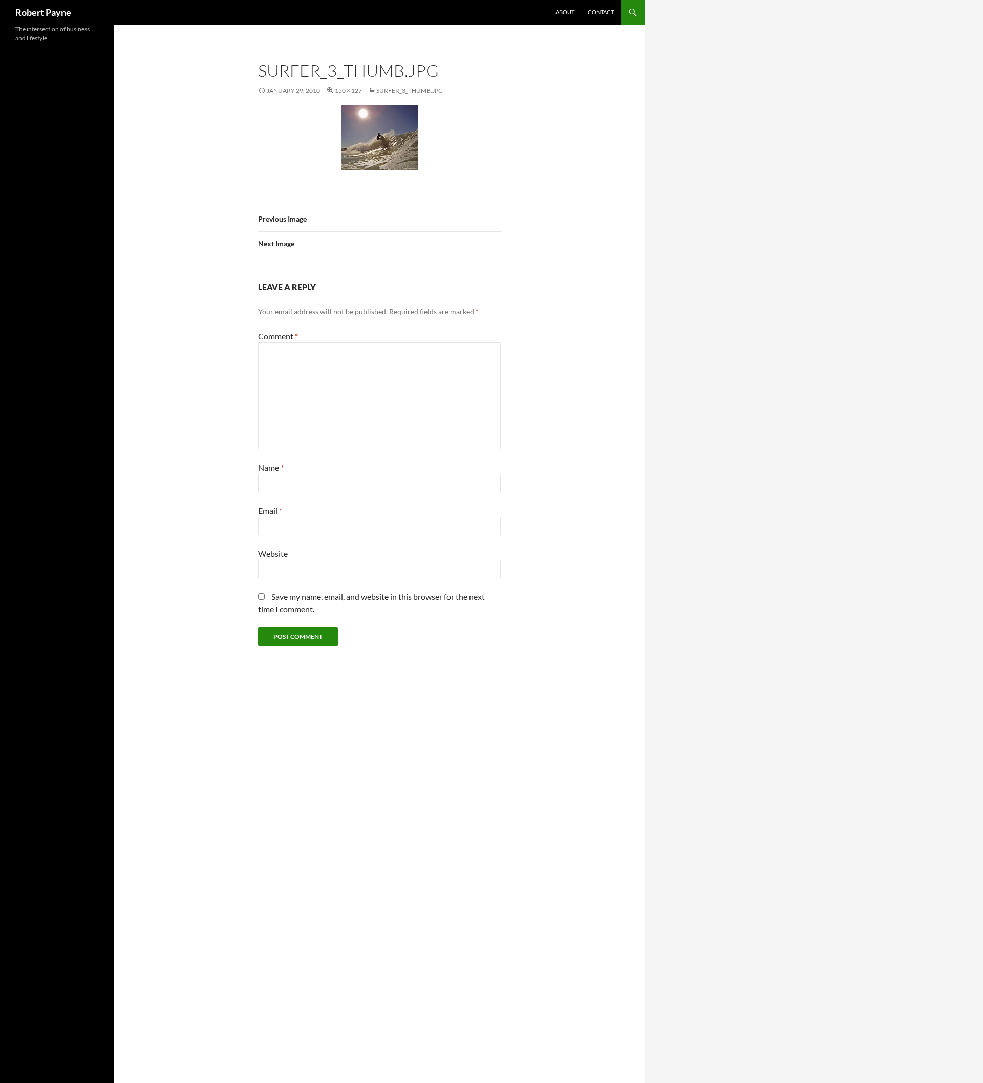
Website (273, 553)
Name (271, 467)
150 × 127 (348, 90)
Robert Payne (43, 12)
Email (270, 510)
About (564, 12)
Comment (278, 336)
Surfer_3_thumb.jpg (409, 90)
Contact (601, 12)
